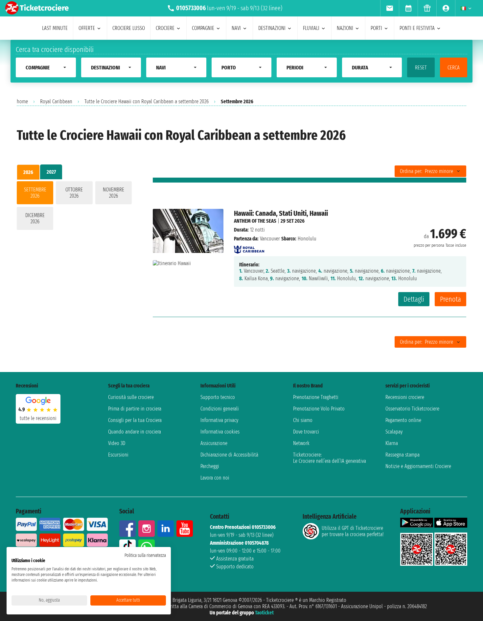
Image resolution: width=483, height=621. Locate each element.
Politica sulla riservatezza (145, 555)
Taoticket (264, 612)
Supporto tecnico (217, 397)
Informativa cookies (220, 432)
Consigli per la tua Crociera (135, 420)
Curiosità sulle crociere (131, 397)
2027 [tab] (51, 172)
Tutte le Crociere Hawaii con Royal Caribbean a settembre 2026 (146, 101)
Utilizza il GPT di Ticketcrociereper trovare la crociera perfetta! (352, 531)
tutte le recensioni (38, 418)
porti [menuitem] (376, 28)
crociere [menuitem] (165, 28)
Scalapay (393, 432)
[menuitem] (389, 8)
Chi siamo (302, 420)
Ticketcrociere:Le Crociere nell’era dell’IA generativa (329, 458)
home (22, 101)
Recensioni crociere (404, 397)
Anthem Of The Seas (255, 221)
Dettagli (413, 299)
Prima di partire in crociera (134, 409)
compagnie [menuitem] (203, 28)
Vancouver (270, 239)
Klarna (391, 443)
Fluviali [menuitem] (311, 28)
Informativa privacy (219, 420)
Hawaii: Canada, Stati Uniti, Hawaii (281, 213)
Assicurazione (213, 443)
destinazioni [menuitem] (272, 28)
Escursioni (118, 455)
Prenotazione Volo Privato (319, 409)
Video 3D (116, 443)
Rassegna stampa (402, 455)
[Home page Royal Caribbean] (249, 247)
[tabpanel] (74, 207)
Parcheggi (209, 466)
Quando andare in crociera (134, 432)
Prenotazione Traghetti (315, 397)
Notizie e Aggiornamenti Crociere (418, 466)
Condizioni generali (219, 409)
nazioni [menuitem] (345, 28)
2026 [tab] (28, 172)
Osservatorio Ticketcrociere (412, 409)
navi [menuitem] (236, 28)
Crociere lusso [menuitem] (128, 28)
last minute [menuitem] (55, 28)
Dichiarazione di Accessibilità (229, 455)
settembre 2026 (35, 192)
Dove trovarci (306, 432)
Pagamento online (403, 420)
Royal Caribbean (56, 101)
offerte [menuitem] (87, 28)
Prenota (450, 299)
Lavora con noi (214, 478)
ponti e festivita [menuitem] (417, 28)
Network (301, 443)
